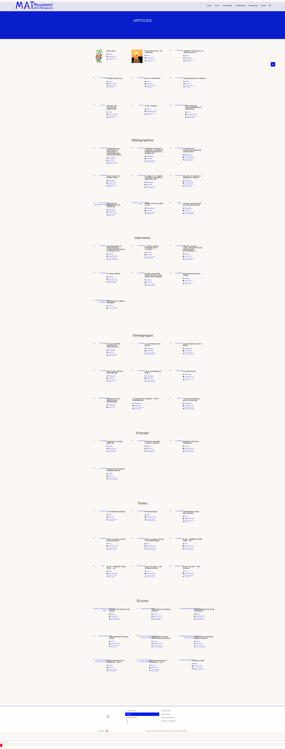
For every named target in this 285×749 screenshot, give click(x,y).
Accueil (209, 5)
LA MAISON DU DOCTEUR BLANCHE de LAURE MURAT (192, 150)
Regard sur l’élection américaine (112, 107)
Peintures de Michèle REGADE (161, 610)
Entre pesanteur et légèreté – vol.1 (158, 661)
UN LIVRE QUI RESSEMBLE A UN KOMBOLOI (113, 205)
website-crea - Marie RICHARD (179, 730)
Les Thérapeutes (240, 5)
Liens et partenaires (132, 717)
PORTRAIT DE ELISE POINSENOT (190, 442)
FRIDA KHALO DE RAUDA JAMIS (113, 176)
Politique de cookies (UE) (168, 717)
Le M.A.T (217, 5)
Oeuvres (112, 614)
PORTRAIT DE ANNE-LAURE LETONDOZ (153, 442)
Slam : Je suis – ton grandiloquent (153, 567)
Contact (263, 5)
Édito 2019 (111, 51)
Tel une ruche (189, 371)
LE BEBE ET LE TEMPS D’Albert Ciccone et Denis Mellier (154, 177)
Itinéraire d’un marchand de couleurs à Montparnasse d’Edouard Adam (114, 152)
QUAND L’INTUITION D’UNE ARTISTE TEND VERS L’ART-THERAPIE (153, 275)
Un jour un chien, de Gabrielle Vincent (192, 176)
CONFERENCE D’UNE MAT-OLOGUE (191, 512)
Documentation (253, 5)
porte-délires (151, 511)
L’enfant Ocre (198, 660)
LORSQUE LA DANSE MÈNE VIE (115, 442)
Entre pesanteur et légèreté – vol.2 (115, 661)
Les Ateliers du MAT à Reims (192, 344)
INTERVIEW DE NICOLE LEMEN (191, 274)
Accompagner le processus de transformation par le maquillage (116, 248)
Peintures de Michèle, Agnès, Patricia (204, 637)
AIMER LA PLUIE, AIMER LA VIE (154, 204)
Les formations (227, 5)
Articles (110, 54)
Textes (109, 514)
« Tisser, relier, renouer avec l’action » (152, 247)
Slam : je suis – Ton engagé (191, 567)
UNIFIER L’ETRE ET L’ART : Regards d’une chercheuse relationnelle (192, 248)
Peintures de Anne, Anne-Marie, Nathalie (161, 637)
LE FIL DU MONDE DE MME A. (153, 372)
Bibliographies (112, 158)
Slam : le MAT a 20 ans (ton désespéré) (154, 539)
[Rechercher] (1, 745)
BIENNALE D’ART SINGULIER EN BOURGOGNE (113, 400)
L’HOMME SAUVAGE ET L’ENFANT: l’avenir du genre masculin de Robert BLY (154, 151)
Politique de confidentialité (168, 721)
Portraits (110, 446)
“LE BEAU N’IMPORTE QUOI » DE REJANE (191, 399)
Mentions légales (165, 714)
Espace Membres (165, 710)
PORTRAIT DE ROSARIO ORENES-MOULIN (116, 469)
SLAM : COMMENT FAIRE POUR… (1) (192, 539)
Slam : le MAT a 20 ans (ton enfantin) (116, 539)
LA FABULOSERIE (113, 273)
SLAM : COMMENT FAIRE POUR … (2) (116, 567)
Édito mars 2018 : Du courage (153, 51)
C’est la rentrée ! (153, 78)
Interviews (110, 254)
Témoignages (111, 350)
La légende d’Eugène (116, 511)
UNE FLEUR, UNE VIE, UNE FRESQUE (115, 372)
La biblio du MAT (131, 710)
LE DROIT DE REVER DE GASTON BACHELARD (192, 204)
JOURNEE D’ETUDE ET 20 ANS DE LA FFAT (193, 51)
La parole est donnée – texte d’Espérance (145, 399)
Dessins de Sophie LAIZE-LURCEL (119, 610)
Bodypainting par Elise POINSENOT (204, 610)
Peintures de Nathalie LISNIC (119, 637)
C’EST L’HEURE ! (151, 106)
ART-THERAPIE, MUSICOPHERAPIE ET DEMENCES (193, 107)
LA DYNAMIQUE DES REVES (152, 344)
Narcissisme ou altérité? (194, 78)
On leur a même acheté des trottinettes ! (113, 345)
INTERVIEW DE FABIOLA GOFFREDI (116, 302)
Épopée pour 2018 (114, 78)
